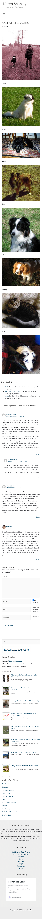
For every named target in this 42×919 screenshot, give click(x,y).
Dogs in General (7, 796)
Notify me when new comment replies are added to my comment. (36, 608)
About (21, 868)
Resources (21, 866)
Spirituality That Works (21, 852)
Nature (4, 806)
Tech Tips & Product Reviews (11, 812)
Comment (5, 576)
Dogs (21, 864)
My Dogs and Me (8, 790)
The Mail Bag (6, 815)
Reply (38, 454)
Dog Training (6, 793)
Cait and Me (6, 787)
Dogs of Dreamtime (15, 661)
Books (21, 859)
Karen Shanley (12, 459)
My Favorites (6, 784)
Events (21, 857)
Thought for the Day (21, 854)
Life (3, 799)
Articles (21, 861)
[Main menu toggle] (4, 14)
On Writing (6, 809)
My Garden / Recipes (9, 802)
